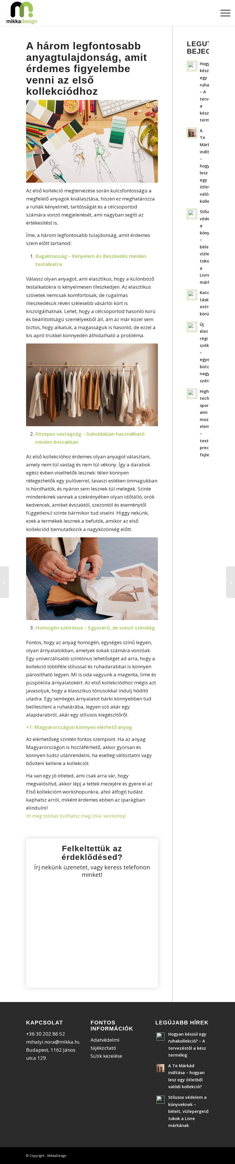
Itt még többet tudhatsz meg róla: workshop (76, 815)
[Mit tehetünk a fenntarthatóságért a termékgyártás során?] (4, 582)
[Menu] (222, 13)
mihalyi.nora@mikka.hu (53, 1041)
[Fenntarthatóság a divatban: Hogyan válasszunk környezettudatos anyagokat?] (230, 582)
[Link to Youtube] (204, 1154)
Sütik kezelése (106, 1056)
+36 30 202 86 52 (45, 1033)
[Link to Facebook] (187, 1154)
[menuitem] (222, 13)
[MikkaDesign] (22, 13)
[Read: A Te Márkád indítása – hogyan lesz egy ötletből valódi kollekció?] (192, 133)
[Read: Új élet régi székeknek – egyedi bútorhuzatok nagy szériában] (192, 327)
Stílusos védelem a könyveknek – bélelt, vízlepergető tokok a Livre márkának (188, 1111)
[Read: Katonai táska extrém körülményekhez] (192, 295)
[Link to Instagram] (196, 1154)
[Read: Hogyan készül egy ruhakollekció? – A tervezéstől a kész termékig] (192, 66)
